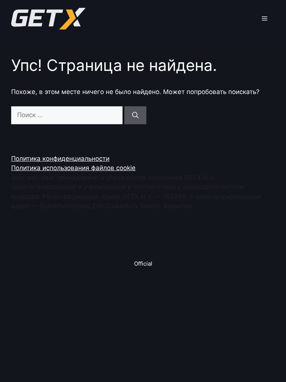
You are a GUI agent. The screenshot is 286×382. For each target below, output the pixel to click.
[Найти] (135, 115)
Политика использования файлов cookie (73, 168)
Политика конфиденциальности (60, 158)
